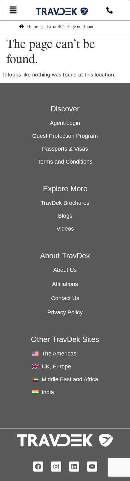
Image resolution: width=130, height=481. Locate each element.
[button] (13, 10)
